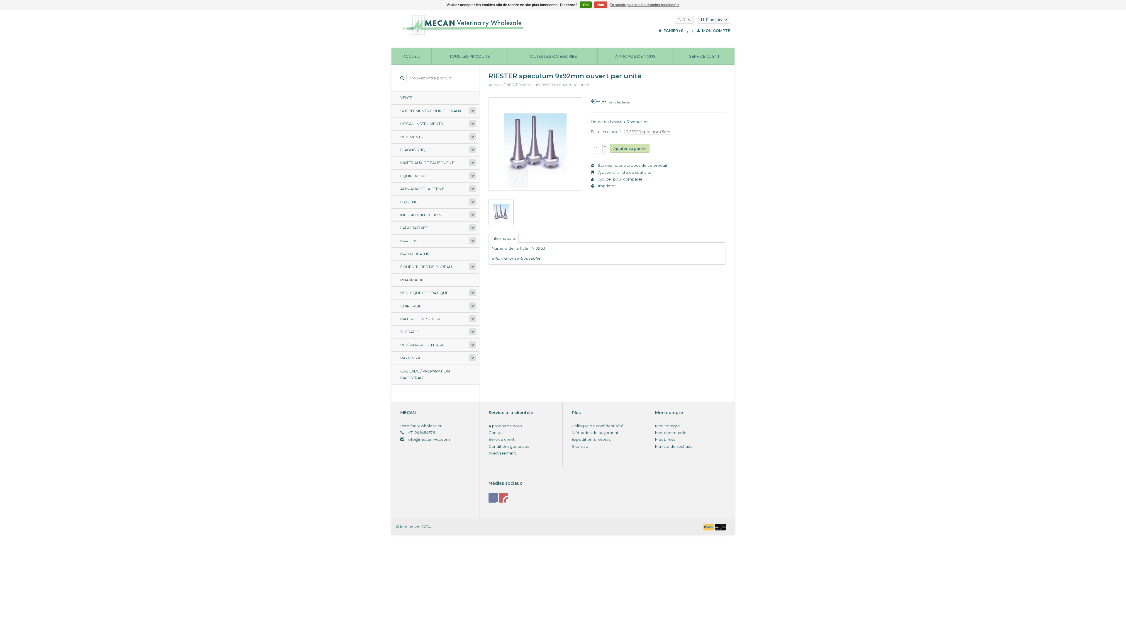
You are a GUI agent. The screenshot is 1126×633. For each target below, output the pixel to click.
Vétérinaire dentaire (422, 345)
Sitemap (580, 446)
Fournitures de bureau (426, 266)
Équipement (413, 175)
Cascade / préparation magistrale (425, 374)
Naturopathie (415, 253)
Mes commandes (671, 432)
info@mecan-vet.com (429, 439)
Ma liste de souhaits (673, 446)
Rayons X (410, 357)
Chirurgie (410, 306)
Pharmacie (411, 280)
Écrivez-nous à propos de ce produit (632, 165)
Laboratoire (414, 227)
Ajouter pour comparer (619, 179)
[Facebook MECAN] (493, 498)
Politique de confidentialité (598, 425)
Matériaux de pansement (427, 162)
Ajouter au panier (629, 148)
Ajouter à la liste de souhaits (624, 172)
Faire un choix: (605, 131)
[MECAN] (508, 25)
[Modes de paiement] (709, 526)
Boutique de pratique (424, 292)
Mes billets (665, 439)
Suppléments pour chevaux (431, 110)
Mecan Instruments (421, 123)
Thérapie (409, 331)
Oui (586, 5)
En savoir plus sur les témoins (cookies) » (644, 5)
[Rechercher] (402, 78)
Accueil (411, 56)
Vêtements (411, 137)
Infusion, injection (420, 214)
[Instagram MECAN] (503, 498)
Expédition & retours (591, 439)
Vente (406, 97)
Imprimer (606, 185)
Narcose (410, 241)
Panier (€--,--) (678, 30)
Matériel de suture (421, 318)
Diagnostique (415, 149)
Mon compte (715, 30)
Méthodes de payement (595, 432)
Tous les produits (470, 56)
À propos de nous (635, 56)
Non (600, 5)
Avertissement (502, 453)
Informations (503, 238)
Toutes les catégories (552, 56)
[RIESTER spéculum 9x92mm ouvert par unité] (535, 144)
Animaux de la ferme (422, 188)
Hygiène (408, 202)
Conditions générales (509, 446)
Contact (496, 432)
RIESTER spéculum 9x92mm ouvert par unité (547, 84)
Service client (704, 56)
